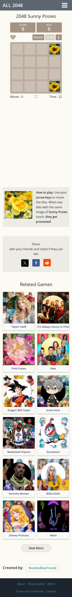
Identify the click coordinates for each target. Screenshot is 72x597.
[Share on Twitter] (25, 263)
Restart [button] (38, 37)
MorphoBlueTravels (42, 568)
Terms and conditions (30, 591)
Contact (51, 591)
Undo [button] (50, 37)
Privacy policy (36, 584)
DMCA (51, 584)
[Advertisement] (36, 142)
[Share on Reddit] (47, 262)
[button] (59, 37)
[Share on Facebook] (36, 263)
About (21, 584)
